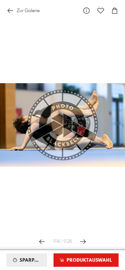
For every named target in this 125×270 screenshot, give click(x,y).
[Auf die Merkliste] (100, 10)
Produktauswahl (88, 260)
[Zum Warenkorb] (115, 10)
